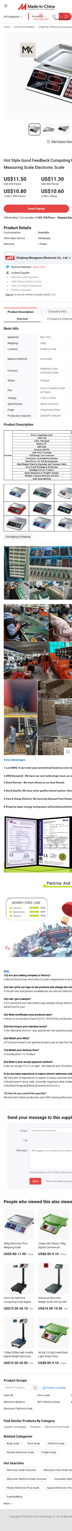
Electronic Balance (14, 1402)
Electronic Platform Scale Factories (27, 1479)
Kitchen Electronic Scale (20, 1452)
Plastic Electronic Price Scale (23, 1487)
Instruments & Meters (24, 26)
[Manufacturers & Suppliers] (36, 6)
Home (7, 26)
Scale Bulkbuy (15, 1496)
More (7, 1503)
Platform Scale (56, 1443)
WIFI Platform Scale (48, 1402)
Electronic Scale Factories (21, 1470)
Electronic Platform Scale (18, 1408)
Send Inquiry (36, 208)
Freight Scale (49, 1452)
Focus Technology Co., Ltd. (46, 1516)
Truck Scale (33, 1443)
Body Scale (13, 1443)
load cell (8, 1395)
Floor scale (43, 1395)
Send (35, 1181)
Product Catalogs (55, 1387)
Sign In (9, 294)
